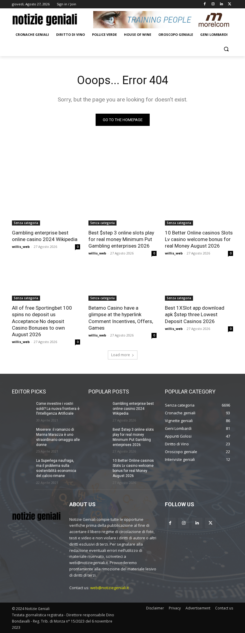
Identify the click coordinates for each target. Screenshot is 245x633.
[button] (226, 49)
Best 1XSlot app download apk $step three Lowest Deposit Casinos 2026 (194, 314)
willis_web (21, 246)
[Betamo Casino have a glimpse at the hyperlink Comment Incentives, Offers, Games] (122, 284)
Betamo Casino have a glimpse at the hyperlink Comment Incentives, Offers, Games (120, 318)
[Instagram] (213, 4)
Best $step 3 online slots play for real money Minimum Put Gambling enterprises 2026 (121, 239)
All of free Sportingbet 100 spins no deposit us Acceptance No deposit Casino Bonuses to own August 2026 (42, 321)
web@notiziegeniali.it (109, 587)
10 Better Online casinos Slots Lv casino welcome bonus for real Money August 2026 (199, 239)
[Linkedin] (221, 4)
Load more (120, 354)
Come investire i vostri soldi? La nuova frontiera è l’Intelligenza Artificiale (57, 409)
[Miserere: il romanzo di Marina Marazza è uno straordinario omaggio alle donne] (22, 434)
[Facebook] (204, 4)
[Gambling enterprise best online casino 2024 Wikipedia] (46, 209)
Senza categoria (26, 223)
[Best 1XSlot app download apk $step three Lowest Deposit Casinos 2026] (199, 284)
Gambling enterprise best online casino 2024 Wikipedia (44, 236)
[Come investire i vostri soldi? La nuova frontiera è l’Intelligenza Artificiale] (22, 408)
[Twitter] (229, 4)
